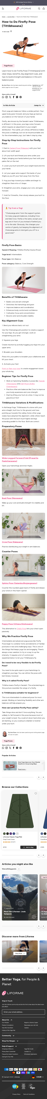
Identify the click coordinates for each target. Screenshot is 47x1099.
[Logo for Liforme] (23, 8)
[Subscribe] (42, 1012)
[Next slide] (43, 777)
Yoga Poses (8, 66)
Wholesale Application (30, 1054)
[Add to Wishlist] (35, 793)
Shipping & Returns (7, 1049)
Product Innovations (7, 1025)
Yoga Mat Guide (28, 1049)
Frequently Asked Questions (10, 1054)
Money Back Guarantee (8, 1051)
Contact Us (27, 1051)
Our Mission (5, 1022)
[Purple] (10, 833)
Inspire (7, 877)
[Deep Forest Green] (4, 833)
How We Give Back (7, 1028)
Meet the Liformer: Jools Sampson (15, 913)
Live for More (11, 16)
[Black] (7, 833)
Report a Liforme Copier (31, 1022)
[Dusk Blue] (14, 833)
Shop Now (18, 953)
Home (3, 16)
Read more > (22, 769)
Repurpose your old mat (31, 1025)
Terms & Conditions (29, 1094)
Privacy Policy (16, 1094)
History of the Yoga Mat (8, 1030)
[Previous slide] (39, 777)
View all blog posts (9, 869)
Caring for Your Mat (7, 1056)
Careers (26, 1028)
